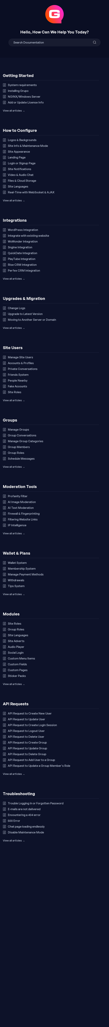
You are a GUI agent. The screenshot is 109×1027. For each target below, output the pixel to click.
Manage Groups (18, 429)
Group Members (19, 447)
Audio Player (16, 647)
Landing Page (17, 157)
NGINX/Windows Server (24, 96)
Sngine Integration (20, 247)
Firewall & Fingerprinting (24, 513)
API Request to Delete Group (27, 754)
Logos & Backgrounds (22, 140)
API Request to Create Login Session (32, 725)
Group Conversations (22, 435)
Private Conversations (22, 369)
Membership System (22, 568)
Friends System (18, 374)
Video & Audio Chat (20, 175)
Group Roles (16, 453)
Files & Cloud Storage (22, 180)
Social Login (16, 652)
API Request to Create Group (27, 742)
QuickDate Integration (22, 253)
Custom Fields (17, 664)
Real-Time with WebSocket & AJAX (31, 192)
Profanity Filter (18, 496)
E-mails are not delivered (24, 809)
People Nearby (17, 380)
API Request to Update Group (27, 748)
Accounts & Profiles (21, 363)
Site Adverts (16, 641)
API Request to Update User (26, 719)
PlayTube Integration (21, 259)
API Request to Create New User (30, 713)
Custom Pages (18, 670)
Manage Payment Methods (26, 574)
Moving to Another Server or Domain (32, 319)
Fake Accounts (17, 386)
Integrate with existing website (28, 235)
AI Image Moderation (22, 502)
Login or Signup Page (21, 163)
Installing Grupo (18, 91)
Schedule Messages (21, 458)
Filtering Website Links (23, 519)
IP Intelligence (17, 525)
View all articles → (14, 110)
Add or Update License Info (26, 102)
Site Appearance (19, 151)
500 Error (14, 820)
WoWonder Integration (23, 241)
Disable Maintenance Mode (26, 832)
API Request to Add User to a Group (31, 760)
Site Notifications (19, 169)
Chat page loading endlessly (26, 826)
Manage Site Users (20, 357)
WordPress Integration (23, 230)
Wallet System (17, 563)
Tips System (16, 586)
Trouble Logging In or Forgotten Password (35, 803)
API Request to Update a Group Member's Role (39, 765)
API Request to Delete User (26, 736)
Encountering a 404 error (24, 815)
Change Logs (16, 308)
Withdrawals (16, 580)
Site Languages (18, 186)
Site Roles (14, 392)
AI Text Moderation (21, 508)
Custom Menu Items (21, 658)
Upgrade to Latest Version (25, 314)
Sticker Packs (17, 676)
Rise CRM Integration (22, 264)
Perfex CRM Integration (24, 270)
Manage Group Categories (25, 441)
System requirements (22, 85)
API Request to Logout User (26, 731)
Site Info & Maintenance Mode (28, 146)
